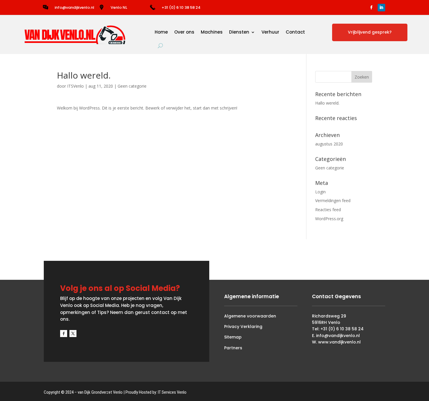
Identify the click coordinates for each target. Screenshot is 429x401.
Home (161, 32)
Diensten (239, 32)
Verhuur (270, 32)
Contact (295, 32)
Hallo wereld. (327, 103)
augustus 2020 (329, 144)
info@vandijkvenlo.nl (74, 7)
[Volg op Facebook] (371, 7)
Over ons (184, 32)
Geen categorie (132, 86)
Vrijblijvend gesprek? (370, 32)
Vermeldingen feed (332, 200)
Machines (212, 32)
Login (320, 192)
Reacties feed (328, 209)
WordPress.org (329, 218)
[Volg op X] (72, 333)
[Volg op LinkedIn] (381, 7)
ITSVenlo (75, 86)
